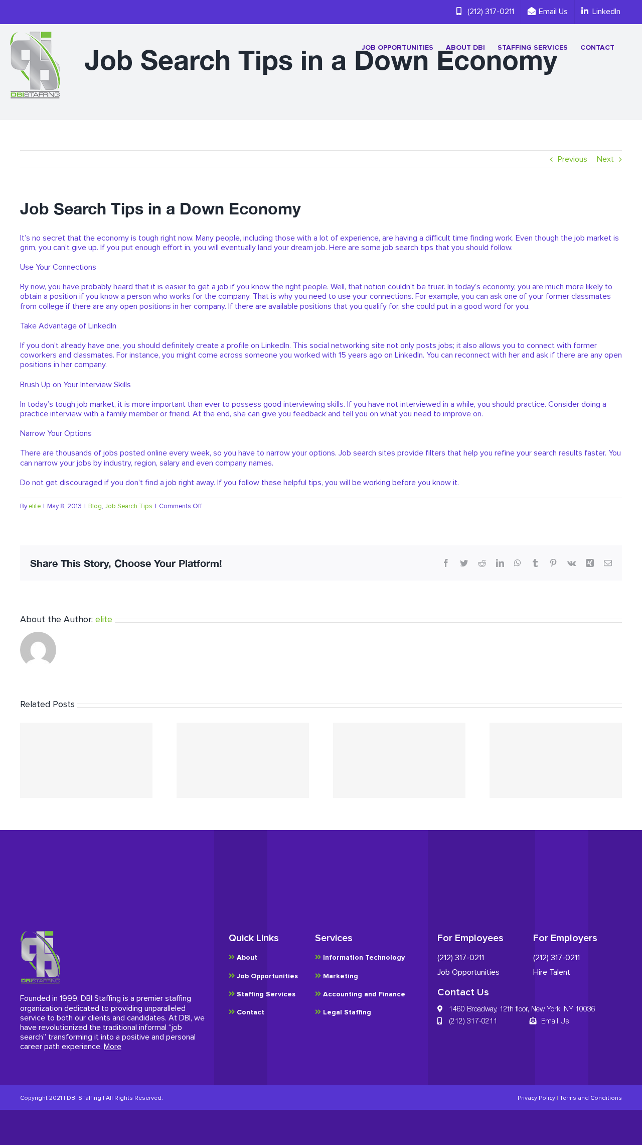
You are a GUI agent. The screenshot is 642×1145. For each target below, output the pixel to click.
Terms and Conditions (591, 1098)
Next (605, 159)
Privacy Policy (536, 1098)
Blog (95, 506)
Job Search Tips (128, 506)
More (112, 1047)
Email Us (555, 1020)
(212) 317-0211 (460, 958)
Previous (572, 159)
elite (35, 506)
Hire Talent (551, 972)
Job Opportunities (468, 972)
